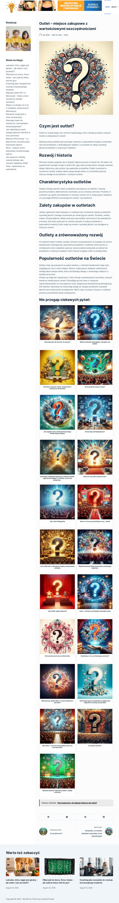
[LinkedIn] (104, 817)
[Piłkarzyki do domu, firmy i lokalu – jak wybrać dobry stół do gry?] (59, 867)
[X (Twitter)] (67, 817)
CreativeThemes (47, 899)
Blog (107, 7)
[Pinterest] (85, 817)
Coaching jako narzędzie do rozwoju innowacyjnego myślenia (18, 86)
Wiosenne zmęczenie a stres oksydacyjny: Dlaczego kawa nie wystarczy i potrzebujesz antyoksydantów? (17, 120)
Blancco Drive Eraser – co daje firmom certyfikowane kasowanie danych (18, 141)
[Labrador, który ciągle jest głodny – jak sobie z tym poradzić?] (22, 867)
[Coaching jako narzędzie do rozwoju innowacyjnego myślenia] (96, 867)
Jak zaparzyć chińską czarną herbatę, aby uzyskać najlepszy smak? (17, 160)
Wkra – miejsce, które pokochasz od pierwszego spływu (17, 151)
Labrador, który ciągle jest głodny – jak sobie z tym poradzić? (17, 68)
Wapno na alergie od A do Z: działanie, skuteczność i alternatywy (17, 108)
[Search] (112, 7)
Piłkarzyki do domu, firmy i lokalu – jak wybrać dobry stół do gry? (18, 77)
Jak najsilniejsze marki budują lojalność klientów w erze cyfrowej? (18, 132)
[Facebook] (48, 817)
